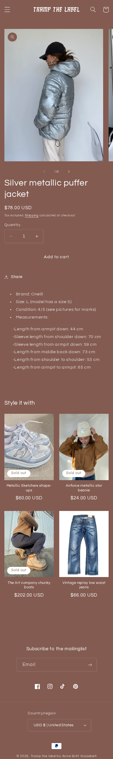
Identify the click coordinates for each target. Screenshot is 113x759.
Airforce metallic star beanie (84, 488)
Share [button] (16, 277)
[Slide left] (44, 171)
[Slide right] (69, 171)
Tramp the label (43, 756)
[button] (7, 9)
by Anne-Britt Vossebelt (77, 756)
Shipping (32, 215)
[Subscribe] (89, 664)
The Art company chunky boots (29, 585)
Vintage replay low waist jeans (84, 585)
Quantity (12, 225)
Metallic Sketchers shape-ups (29, 488)
